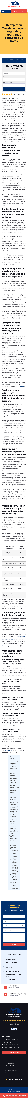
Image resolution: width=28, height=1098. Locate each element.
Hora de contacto (7, 82)
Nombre (5, 71)
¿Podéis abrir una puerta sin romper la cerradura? (15, 871)
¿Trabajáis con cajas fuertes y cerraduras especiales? (15, 877)
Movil (4, 77)
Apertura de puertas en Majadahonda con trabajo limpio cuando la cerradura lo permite (14, 787)
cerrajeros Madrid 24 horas (9, 645)
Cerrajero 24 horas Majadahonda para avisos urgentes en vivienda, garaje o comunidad (14, 799)
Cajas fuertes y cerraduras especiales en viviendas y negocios (13, 820)
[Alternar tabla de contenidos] (17, 761)
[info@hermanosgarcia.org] (5, 994)
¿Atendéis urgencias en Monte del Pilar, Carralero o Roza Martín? (15, 863)
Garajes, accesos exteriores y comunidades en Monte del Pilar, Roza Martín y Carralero (14, 810)
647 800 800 (21, 386)
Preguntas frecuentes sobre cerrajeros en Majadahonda (14, 844)
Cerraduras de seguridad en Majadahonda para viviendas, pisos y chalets (13, 767)
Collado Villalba (10, 639)
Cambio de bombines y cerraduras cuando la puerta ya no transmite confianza (14, 776)
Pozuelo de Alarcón (11, 638)
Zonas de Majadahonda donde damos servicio (13, 838)
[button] (3, 11)
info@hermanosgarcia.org (17, 994)
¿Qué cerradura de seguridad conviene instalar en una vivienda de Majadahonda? (15, 853)
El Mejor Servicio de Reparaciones (14, 1020)
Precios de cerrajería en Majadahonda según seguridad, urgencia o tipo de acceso (14, 829)
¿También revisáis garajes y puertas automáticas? (15, 885)
